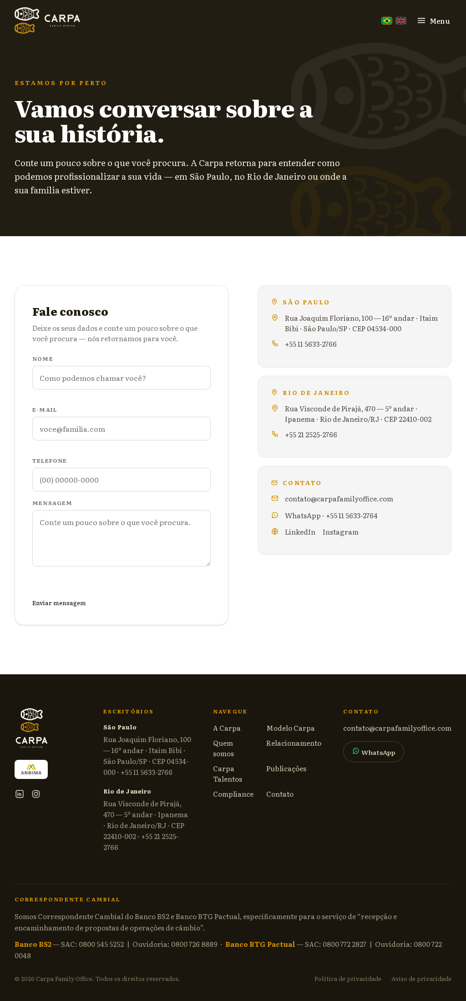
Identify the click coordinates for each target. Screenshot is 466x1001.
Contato (280, 794)
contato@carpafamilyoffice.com (339, 498)
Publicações (286, 768)
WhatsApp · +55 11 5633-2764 (331, 515)
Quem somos (223, 748)
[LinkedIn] (20, 794)
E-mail (44, 409)
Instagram (341, 531)
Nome (42, 358)
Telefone (49, 460)
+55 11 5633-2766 (311, 344)
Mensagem (52, 503)
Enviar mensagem (59, 602)
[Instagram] (36, 794)
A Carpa (227, 728)
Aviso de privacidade (421, 978)
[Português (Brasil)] (386, 21)
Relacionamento (293, 743)
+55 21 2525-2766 (311, 434)
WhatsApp (377, 752)
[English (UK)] (400, 21)
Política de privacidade (347, 978)
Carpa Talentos (227, 773)
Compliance (233, 794)
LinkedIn (300, 531)
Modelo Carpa (290, 728)
